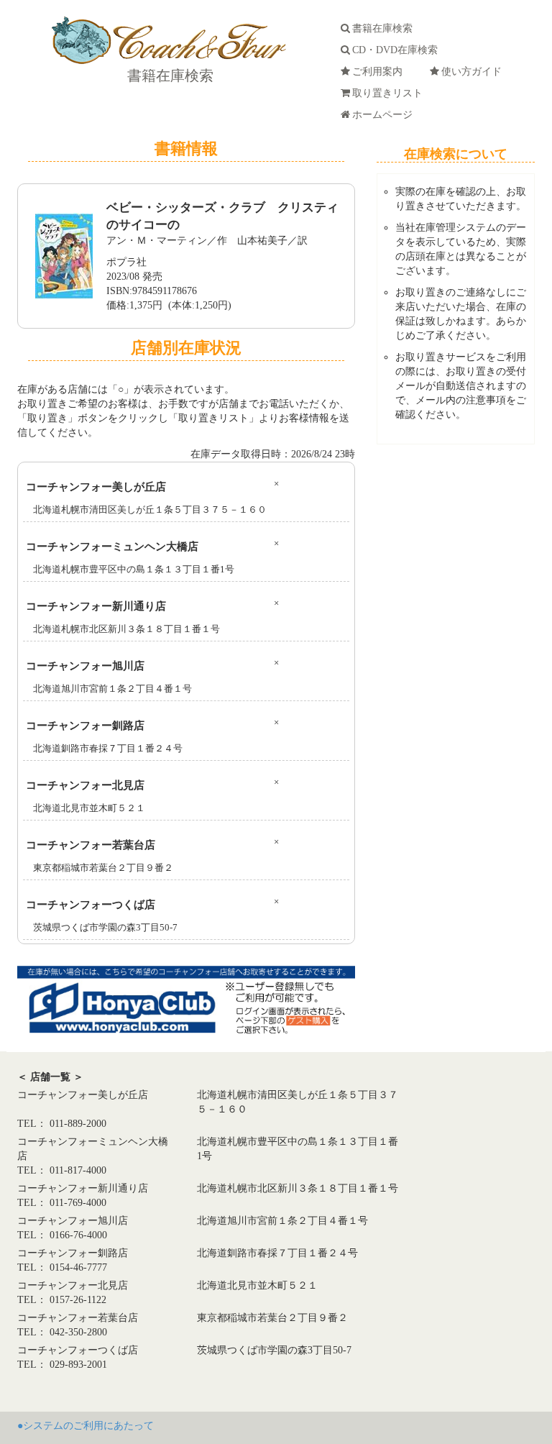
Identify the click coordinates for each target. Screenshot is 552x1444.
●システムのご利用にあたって (85, 1425)
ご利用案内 (380, 71)
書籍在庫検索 (168, 75)
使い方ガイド (474, 71)
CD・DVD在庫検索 (397, 50)
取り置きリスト (390, 93)
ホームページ (385, 114)
